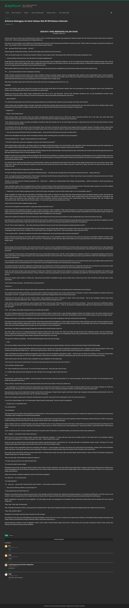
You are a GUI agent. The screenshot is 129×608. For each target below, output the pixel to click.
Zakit (10, 574)
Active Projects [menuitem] (16, 12)
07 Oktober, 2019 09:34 (13, 566)
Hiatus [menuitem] (26, 12)
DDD (10, 555)
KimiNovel (13, 5)
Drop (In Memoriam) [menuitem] (37, 12)
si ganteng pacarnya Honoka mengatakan (21, 564)
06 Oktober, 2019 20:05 (13, 556)
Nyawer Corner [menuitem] (51, 12)
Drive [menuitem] (7, 12)
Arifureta (7, 18)
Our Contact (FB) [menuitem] (64, 12)
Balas (10, 551)
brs (9, 546)
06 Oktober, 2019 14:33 (13, 547)
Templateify (82, 606)
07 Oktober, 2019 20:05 (13, 575)
